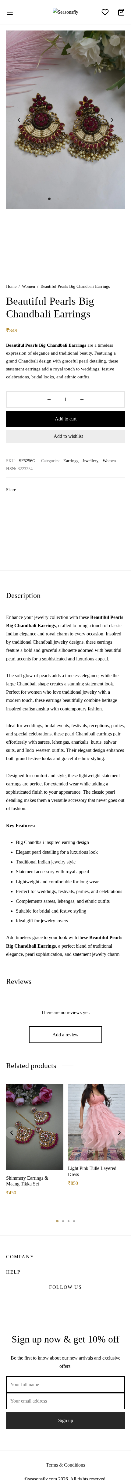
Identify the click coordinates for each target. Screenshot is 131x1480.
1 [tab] (57, 1221)
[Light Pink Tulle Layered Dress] (96, 1122)
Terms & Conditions (65, 1464)
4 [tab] (74, 1221)
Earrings (70, 460)
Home (11, 286)
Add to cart (65, 418)
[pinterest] (73, 1302)
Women (28, 286)
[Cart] (121, 12)
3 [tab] (68, 1221)
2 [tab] (63, 1221)
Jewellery (90, 460)
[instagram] (57, 1302)
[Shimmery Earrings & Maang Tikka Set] (34, 1127)
